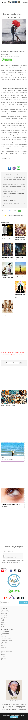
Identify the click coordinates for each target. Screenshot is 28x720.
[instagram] (6, 570)
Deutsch (3, 658)
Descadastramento (6, 640)
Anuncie (3, 647)
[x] (15, 570)
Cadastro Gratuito (6, 638)
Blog (2, 622)
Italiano (3, 656)
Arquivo (3, 646)
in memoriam (14, 701)
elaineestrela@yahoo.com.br (14, 70)
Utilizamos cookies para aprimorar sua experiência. (13, 715)
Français (3, 660)
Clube (3, 621)
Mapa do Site (4, 642)
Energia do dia (5, 612)
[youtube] (2, 570)
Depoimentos (5, 635)
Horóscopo (4, 615)
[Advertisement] (14, 336)
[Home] (14, 580)
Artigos (3, 619)
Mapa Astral (4, 613)
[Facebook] (11, 570)
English (3, 654)
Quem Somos (5, 631)
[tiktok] (19, 570)
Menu (4, 2)
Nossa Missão (5, 633)
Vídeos (3, 624)
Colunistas (4, 637)
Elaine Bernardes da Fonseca (15, 51)
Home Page (4, 610)
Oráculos (3, 626)
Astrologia (7, 54)
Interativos (4, 617)
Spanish (3, 653)
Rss (2, 644)
